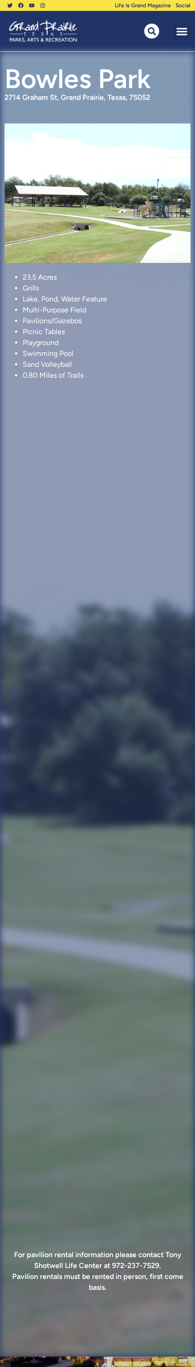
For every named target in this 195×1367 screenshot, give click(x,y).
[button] (181, 31)
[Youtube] (31, 5)
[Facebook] (20, 5)
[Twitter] (10, 5)
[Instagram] (42, 5)
